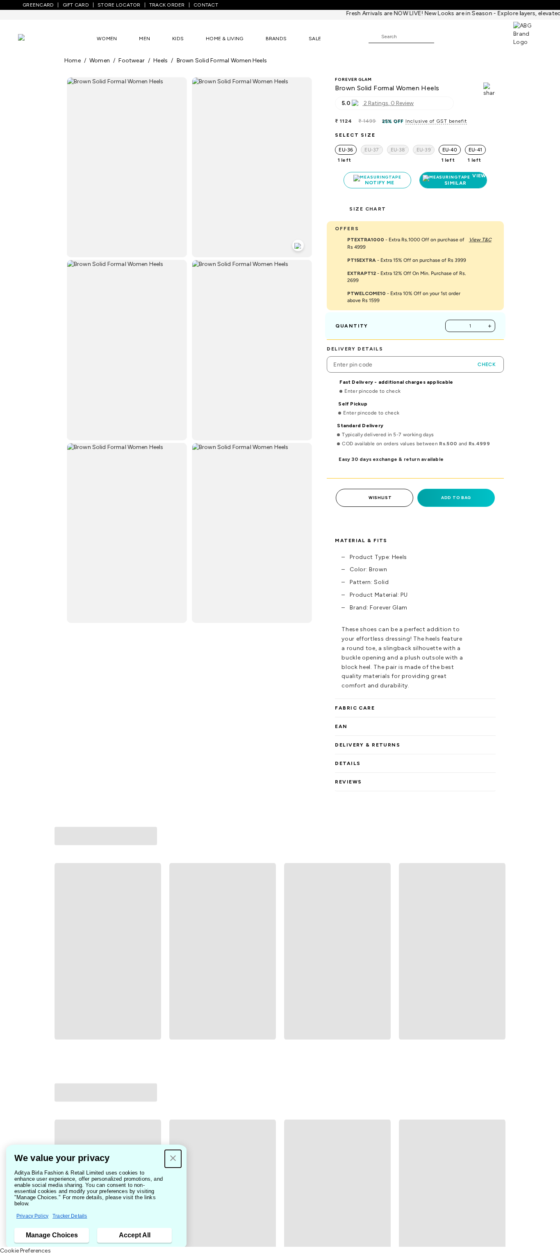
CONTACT (205, 5)
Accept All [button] (134, 1235)
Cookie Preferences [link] (25, 1250)
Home (72, 60)
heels (160, 60)
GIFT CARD (76, 5)
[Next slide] (495, 890)
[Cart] (490, 36)
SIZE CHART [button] (367, 209)
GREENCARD (38, 5)
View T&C (480, 240)
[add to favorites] (151, 959)
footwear (131, 60)
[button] (173, 1159)
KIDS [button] (178, 38)
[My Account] (467, 36)
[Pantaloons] (33, 38)
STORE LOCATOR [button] (119, 5)
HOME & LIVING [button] (224, 38)
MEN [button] (144, 38)
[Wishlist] (444, 36)
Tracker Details (69, 1216)
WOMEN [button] (107, 38)
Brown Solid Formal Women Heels (222, 60)
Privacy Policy (32, 1216)
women (99, 60)
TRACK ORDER (167, 5)
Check (487, 364)
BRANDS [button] (276, 38)
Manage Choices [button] (52, 1235)
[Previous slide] (64, 890)
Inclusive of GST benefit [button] (436, 121)
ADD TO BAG (456, 497)
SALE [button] (315, 38)
